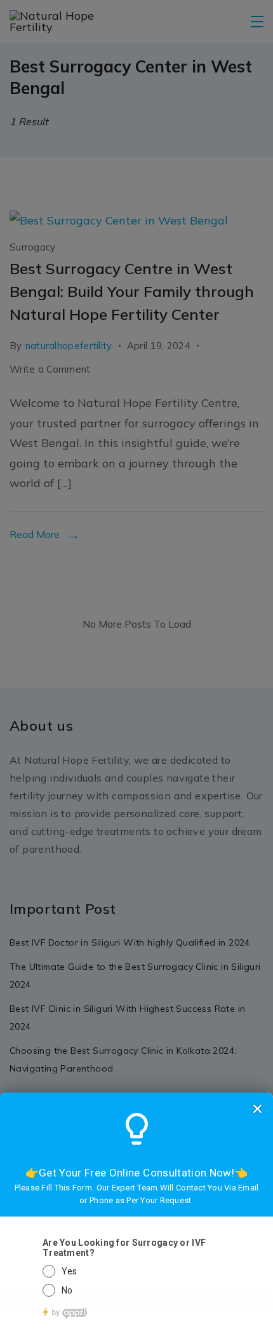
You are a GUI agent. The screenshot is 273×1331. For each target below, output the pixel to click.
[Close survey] (257, 1108)
